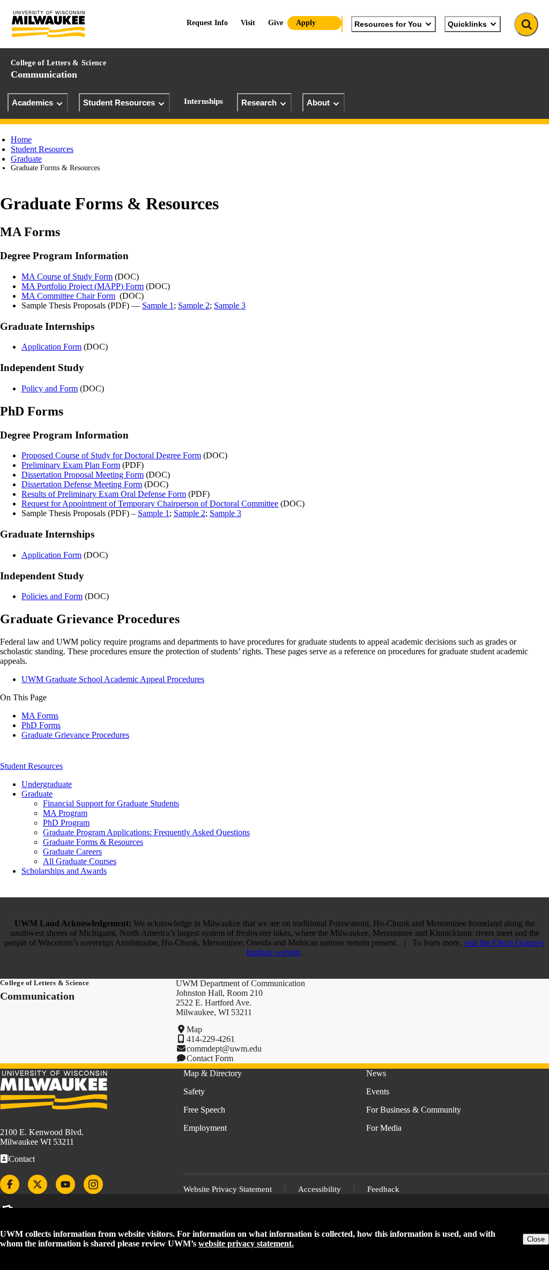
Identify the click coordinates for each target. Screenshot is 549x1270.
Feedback (383, 1189)
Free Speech (204, 1109)
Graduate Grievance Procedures (75, 734)
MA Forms (39, 715)
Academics (32, 102)
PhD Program (66, 822)
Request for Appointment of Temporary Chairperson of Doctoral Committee (149, 503)
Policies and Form (52, 596)
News (376, 1073)
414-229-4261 (211, 1039)
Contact (22, 1158)
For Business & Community (413, 1109)
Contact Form (210, 1058)
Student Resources (119, 102)
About (318, 102)
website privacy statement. (246, 1243)
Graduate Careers (72, 851)
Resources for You (388, 24)
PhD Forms (41, 725)
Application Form (51, 346)
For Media (384, 1127)
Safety (194, 1091)
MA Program (65, 813)
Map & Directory (212, 1073)
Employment (205, 1127)
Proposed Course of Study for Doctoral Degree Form (111, 455)
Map (194, 1029)
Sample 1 (158, 305)
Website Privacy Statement (227, 1189)
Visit (248, 23)
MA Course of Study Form (67, 276)
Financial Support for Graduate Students (111, 803)
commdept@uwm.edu (224, 1048)
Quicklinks (467, 24)
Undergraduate (46, 784)
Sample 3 (230, 305)
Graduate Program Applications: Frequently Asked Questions (146, 832)
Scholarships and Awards (64, 870)
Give (275, 23)
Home (21, 139)
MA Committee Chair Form (68, 295)
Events (377, 1091)
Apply (306, 23)
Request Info (207, 23)
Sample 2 (194, 305)
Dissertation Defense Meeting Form (81, 484)
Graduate (26, 158)
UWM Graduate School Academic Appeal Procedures (112, 679)
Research (259, 102)
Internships (203, 101)
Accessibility (319, 1189)
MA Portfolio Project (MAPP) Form (82, 286)
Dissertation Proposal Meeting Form (82, 474)
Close (536, 1239)
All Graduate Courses (79, 861)
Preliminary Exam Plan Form (70, 465)
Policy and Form (49, 388)
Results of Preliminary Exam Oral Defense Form (103, 493)
